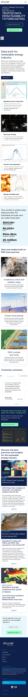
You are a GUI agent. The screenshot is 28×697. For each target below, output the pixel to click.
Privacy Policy (5, 690)
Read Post (14, 509)
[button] (25, 2)
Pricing (3, 659)
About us (4, 657)
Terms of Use (5, 694)
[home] (5, 2)
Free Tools (4, 661)
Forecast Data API (6, 654)
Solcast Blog (5, 652)
